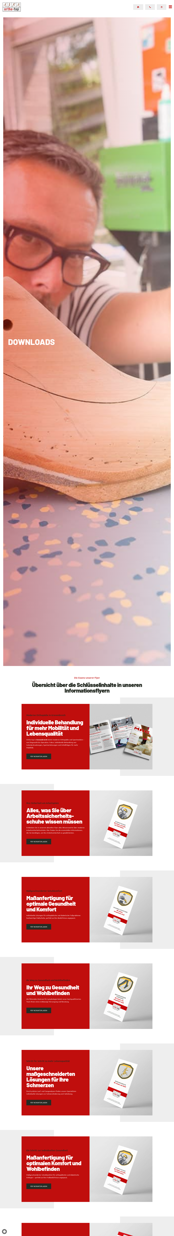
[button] (4, 1231)
